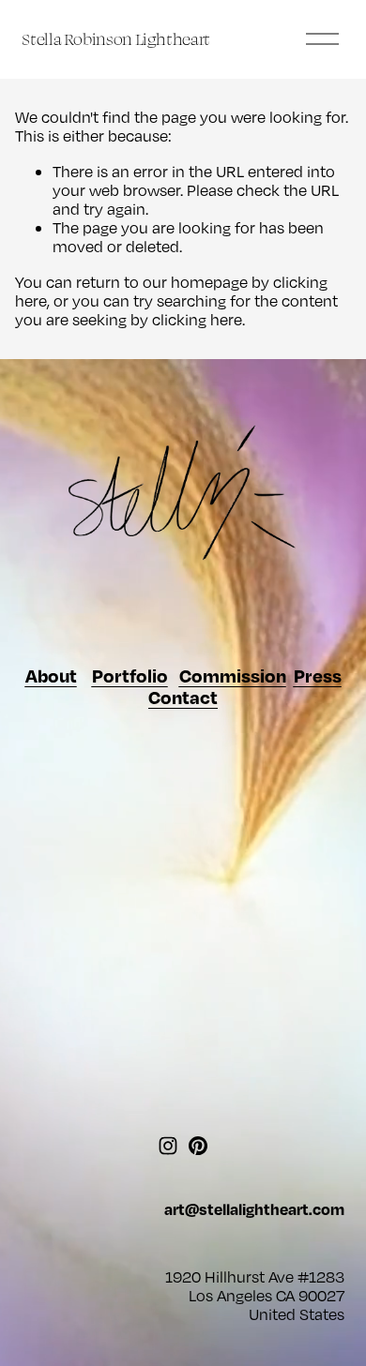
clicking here (197, 319)
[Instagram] (168, 1145)
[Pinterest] (198, 1145)
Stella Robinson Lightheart (116, 39)
